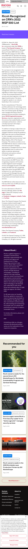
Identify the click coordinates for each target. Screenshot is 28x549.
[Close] (26, 517)
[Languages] (21, 6)
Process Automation (7, 502)
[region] (14, 531)
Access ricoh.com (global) (19, 501)
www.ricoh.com (8, 315)
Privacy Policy (5, 532)
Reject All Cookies (14, 535)
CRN (19, 46)
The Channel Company (13, 48)
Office (7, 1)
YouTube (6, 198)
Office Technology (6, 505)
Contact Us (17, 507)
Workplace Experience (7, 496)
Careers (16, 505)
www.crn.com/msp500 (8, 185)
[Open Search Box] (18, 6)
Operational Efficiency (7, 499)
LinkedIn (19, 196)
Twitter (21, 230)
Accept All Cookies (14, 540)
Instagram (13, 196)
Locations (17, 494)
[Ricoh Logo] (6, 6)
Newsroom (17, 497)
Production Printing (16, 1)
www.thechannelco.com (9, 227)
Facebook (6, 196)
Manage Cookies (14, 544)
